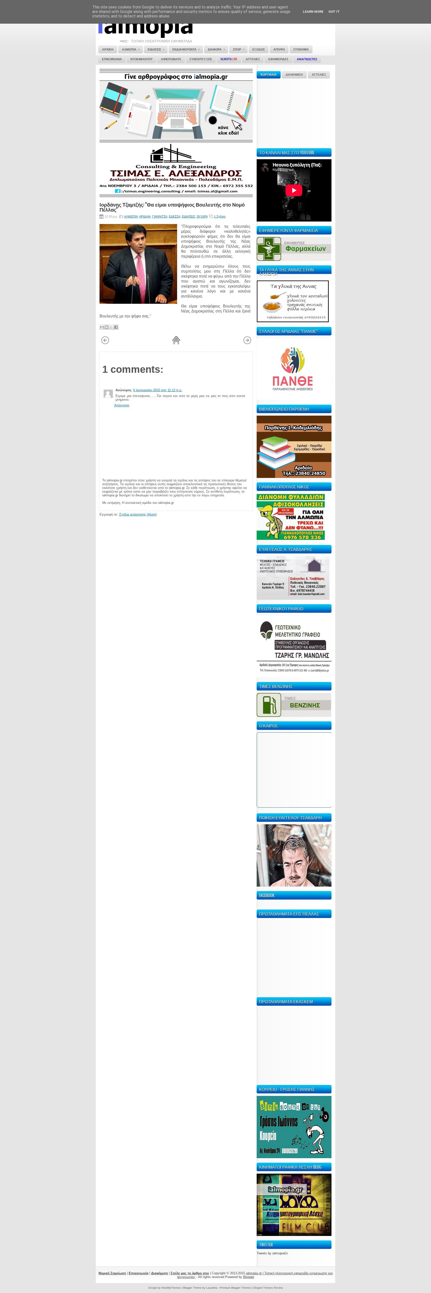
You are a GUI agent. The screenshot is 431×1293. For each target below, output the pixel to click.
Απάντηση (121, 405)
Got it (334, 11)
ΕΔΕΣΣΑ (174, 216)
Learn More (313, 11)
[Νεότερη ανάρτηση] (105, 343)
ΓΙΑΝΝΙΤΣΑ (159, 216)
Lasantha (211, 1287)
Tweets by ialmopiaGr (272, 1253)
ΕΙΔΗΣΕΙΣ (188, 216)
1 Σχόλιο (219, 216)
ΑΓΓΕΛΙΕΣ (319, 74)
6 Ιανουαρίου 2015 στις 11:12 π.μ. (157, 390)
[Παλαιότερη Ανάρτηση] (247, 343)
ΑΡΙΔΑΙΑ (145, 216)
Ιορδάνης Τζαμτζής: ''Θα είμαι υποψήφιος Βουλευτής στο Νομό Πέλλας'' (172, 207)
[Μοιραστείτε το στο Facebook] (115, 327)
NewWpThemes (171, 1287)
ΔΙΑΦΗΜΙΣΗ (294, 74)
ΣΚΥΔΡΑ (202, 216)
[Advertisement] (294, 112)
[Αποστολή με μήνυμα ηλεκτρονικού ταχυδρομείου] (101, 327)
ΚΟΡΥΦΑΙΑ (269, 74)
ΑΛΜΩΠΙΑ (131, 216)
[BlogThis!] (106, 327)
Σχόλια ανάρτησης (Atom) (138, 514)
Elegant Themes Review (268, 1287)
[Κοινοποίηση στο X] (111, 327)
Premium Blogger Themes (235, 1287)
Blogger (248, 1277)
